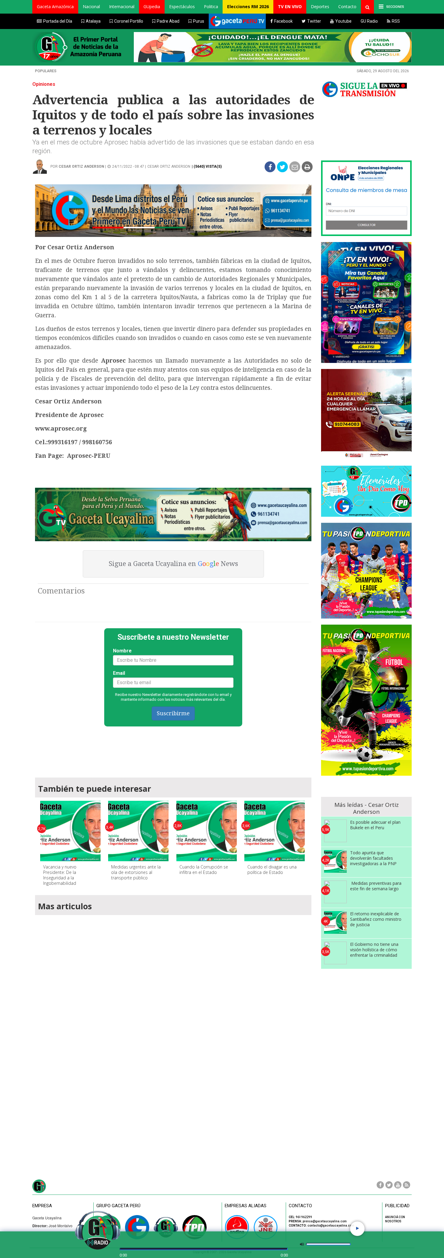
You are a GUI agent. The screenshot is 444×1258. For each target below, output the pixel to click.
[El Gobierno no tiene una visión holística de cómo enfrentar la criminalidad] (335, 953)
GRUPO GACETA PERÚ (118, 1205)
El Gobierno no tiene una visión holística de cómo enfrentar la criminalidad (374, 949)
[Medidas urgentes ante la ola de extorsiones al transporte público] (138, 831)
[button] (55, 7)
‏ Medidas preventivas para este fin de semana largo (375, 885)
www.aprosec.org (61, 428)
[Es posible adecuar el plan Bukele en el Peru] (335, 831)
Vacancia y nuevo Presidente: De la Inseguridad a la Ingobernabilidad (59, 875)
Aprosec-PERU (89, 455)
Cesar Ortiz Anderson (81, 166)
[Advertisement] (173, 749)
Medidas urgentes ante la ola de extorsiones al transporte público (136, 872)
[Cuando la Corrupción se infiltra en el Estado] (206, 831)
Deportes (320, 6)
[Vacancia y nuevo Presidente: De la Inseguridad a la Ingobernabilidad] (70, 831)
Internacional (121, 6)
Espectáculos (182, 6)
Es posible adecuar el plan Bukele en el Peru (375, 824)
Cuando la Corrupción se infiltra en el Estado (203, 869)
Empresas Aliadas (245, 1205)
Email (119, 673)
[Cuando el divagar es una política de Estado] (274, 831)
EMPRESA (42, 1205)
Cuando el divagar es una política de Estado (272, 869)
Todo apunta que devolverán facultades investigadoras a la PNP (373, 858)
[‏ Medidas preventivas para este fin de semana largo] (335, 892)
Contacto (347, 6)
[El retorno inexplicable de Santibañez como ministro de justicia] (335, 922)
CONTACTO (300, 1205)
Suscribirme (173, 713)
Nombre (122, 651)
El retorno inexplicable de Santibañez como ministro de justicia (375, 919)
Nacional (91, 6)
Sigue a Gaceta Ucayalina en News (173, 564)
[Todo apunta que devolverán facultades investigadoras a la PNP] (335, 861)
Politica (211, 6)
